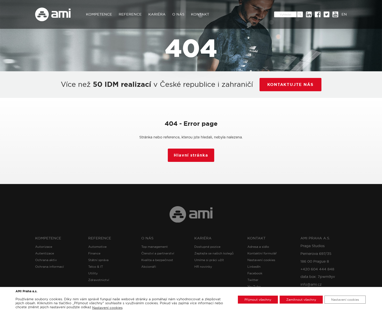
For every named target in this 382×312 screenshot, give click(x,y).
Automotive (97, 246)
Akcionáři (148, 266)
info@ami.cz (311, 284)
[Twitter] (326, 14)
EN (344, 14)
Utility (93, 273)
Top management (154, 246)
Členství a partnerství (157, 253)
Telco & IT (95, 266)
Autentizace (44, 253)
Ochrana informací (49, 266)
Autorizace (43, 246)
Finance (94, 253)
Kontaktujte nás (290, 84)
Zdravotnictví (98, 280)
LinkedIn (254, 266)
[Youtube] (335, 14)
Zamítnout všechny (301, 299)
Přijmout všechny (257, 299)
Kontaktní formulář (262, 253)
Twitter (252, 280)
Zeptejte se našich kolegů (214, 253)
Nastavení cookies (261, 260)
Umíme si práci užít (209, 260)
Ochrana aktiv (46, 260)
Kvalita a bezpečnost (157, 260)
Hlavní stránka (191, 155)
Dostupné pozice (207, 246)
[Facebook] (318, 14)
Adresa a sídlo (258, 246)
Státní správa (98, 260)
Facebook (254, 273)
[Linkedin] (309, 14)
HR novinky (203, 266)
